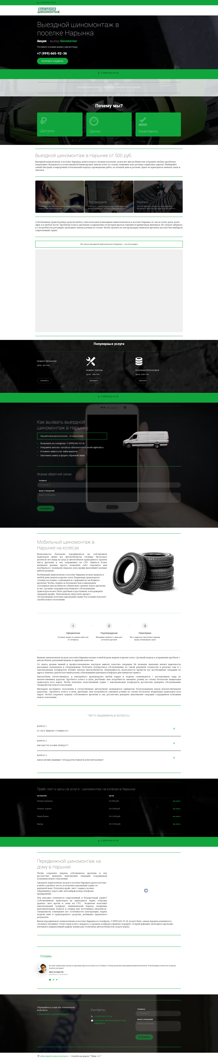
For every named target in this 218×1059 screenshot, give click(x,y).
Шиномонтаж (85, 10)
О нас (125, 10)
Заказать (44, 381)
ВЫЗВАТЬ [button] (177, 809)
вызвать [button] (177, 801)
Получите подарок (53, 61)
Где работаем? (157, 10)
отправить (46, 508)
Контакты (138, 10)
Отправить (144, 1037)
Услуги (102, 10)
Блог (114, 10)
